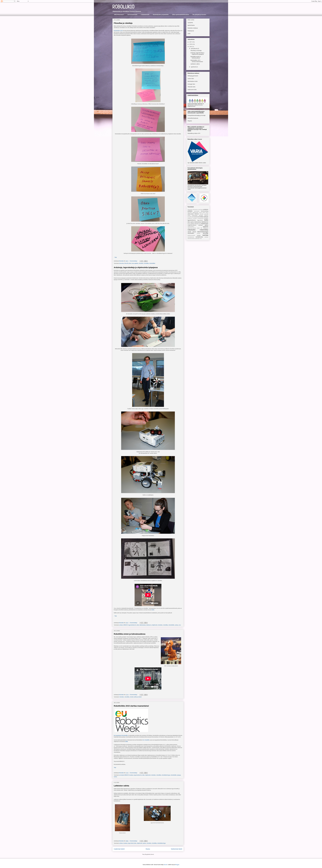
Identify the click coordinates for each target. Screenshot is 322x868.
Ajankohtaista (191, 25)
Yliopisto (190, 121)
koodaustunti (201, 218)
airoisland (121, 775)
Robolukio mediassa (193, 28)
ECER (204, 212)
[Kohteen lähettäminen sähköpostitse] (140, 261)
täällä (126, 741)
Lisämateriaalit (145, 14)
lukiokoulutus (143, 625)
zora (180, 625)
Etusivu (148, 849)
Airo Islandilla (146, 740)
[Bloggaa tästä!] (142, 261)
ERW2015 (126, 625)
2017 (190, 42)
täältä (153, 609)
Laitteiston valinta (121, 786)
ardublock (205, 209)
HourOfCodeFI (191, 216)
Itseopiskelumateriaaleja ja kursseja (196, 115)
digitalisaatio (195, 212)
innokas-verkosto (203, 216)
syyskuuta (193, 66)
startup (198, 233)
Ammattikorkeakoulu (193, 118)
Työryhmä (190, 22)
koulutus (131, 775)
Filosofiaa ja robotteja (123, 23)
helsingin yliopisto (203, 215)
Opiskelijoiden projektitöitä (160, 14)
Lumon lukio (191, 78)
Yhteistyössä (191, 30)
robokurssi (205, 228)
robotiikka (146, 263)
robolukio (141, 263)
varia (193, 238)
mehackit (196, 223)
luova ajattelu (135, 263)
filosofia (126, 263)
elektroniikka (191, 214)
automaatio (196, 211)
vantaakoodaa (199, 237)
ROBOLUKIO (123, 7)
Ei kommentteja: (134, 261)
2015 (190, 46)
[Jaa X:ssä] (143, 261)
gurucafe (206, 214)
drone (200, 212)
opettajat (200, 225)
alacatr (165, 864)
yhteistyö (197, 238)
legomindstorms (132, 625)
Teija (115, 257)
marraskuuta (194, 48)
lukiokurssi (148, 625)
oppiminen (205, 226)
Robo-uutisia (191, 19)
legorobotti (131, 843)
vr (194, 238)
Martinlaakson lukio (193, 81)
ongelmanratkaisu (192, 225)
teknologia (205, 233)
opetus (144, 843)
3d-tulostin (190, 209)
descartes (121, 263)
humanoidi (196, 216)
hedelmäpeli (194, 215)
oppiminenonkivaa (192, 228)
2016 (190, 44)
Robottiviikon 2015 (118, 30)
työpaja (179, 775)
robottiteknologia (166, 775)
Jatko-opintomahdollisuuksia (180, 14)
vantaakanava (191, 237)
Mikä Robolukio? (119, 14)
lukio (130, 263)
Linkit (189, 33)
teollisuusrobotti (138, 697)
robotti (131, 697)
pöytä (198, 228)
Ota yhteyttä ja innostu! (199, 14)
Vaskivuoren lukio (192, 89)
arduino (121, 625)
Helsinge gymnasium (193, 75)
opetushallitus (191, 226)
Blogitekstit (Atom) (149, 854)
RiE (201, 228)
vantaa (176, 625)
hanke (189, 215)
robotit (189, 231)
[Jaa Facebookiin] (145, 261)
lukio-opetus (191, 222)
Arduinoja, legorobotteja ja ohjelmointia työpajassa (136, 267)
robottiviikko (152, 263)
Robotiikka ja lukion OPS (194, 133)
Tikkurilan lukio (191, 86)
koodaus (195, 218)
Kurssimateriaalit (132, 14)
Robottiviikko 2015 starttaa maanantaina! (131, 706)
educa (207, 212)
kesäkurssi (190, 218)
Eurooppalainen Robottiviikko (121, 735)
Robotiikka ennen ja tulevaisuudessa (129, 634)
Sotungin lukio (191, 84)
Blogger (177, 864)
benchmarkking (204, 211)
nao (200, 223)
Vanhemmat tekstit (176, 849)
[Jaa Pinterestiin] (147, 261)
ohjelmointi (154, 625)
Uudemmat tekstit (119, 849)
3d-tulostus (195, 209)
